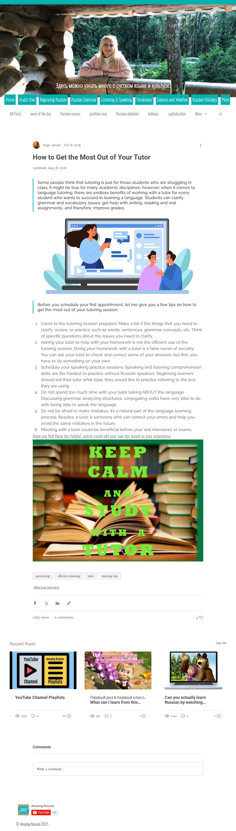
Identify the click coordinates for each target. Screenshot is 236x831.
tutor (91, 576)
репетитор (43, 576)
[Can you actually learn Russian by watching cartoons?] (192, 670)
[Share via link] (69, 603)
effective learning (69, 576)
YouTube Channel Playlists (40, 697)
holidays (153, 113)
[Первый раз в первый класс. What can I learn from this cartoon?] (118, 670)
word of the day (40, 113)
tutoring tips (110, 576)
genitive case (98, 113)
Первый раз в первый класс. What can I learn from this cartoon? (118, 700)
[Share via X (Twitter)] (46, 603)
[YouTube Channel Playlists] (43, 670)
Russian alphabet (127, 113)
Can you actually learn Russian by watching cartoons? (185, 700)
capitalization (177, 113)
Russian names (70, 113)
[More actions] (200, 145)
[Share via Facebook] (35, 603)
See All (221, 643)
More (198, 113)
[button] (220, 113)
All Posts (15, 113)
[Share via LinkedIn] (57, 603)
